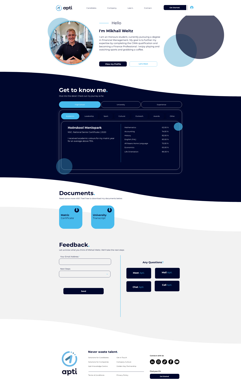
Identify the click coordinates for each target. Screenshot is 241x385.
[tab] (80, 104)
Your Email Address (69, 257)
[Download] (77, 211)
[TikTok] (164, 361)
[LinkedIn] (152, 361)
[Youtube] (176, 361)
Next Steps (65, 269)
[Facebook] (170, 361)
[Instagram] (158, 361)
